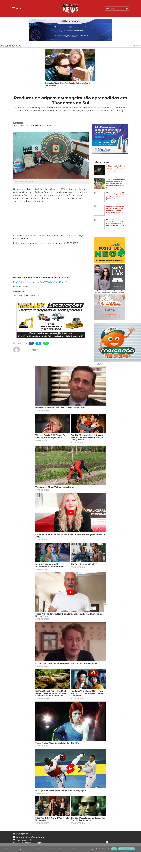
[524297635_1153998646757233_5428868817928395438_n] (110, 139)
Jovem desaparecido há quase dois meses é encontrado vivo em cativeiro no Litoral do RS (115, 183)
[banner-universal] (70, 30)
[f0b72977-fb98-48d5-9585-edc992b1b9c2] (109, 250)
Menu (19, 8)
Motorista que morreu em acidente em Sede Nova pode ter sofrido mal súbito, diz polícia (115, 223)
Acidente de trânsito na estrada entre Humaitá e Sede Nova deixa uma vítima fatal (115, 169)
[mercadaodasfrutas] (117, 342)
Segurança (18, 123)
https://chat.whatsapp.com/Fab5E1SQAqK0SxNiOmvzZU (40, 282)
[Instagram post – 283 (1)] (109, 279)
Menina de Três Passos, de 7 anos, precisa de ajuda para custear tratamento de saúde (115, 209)
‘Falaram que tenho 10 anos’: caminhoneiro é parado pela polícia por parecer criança (115, 196)
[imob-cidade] (109, 307)
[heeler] (51, 320)
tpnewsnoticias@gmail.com (30, 837)
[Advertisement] (51, 218)
